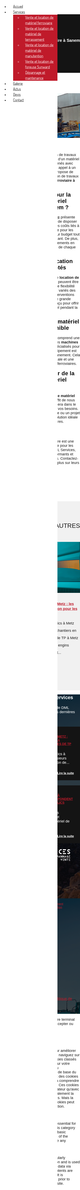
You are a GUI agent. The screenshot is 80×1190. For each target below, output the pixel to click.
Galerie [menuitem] (18, 83)
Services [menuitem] (19, 12)
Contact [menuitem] (18, 100)
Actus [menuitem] (17, 89)
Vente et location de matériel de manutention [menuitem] (39, 50)
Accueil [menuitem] (18, 6)
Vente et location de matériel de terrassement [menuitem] (39, 34)
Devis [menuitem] (17, 94)
